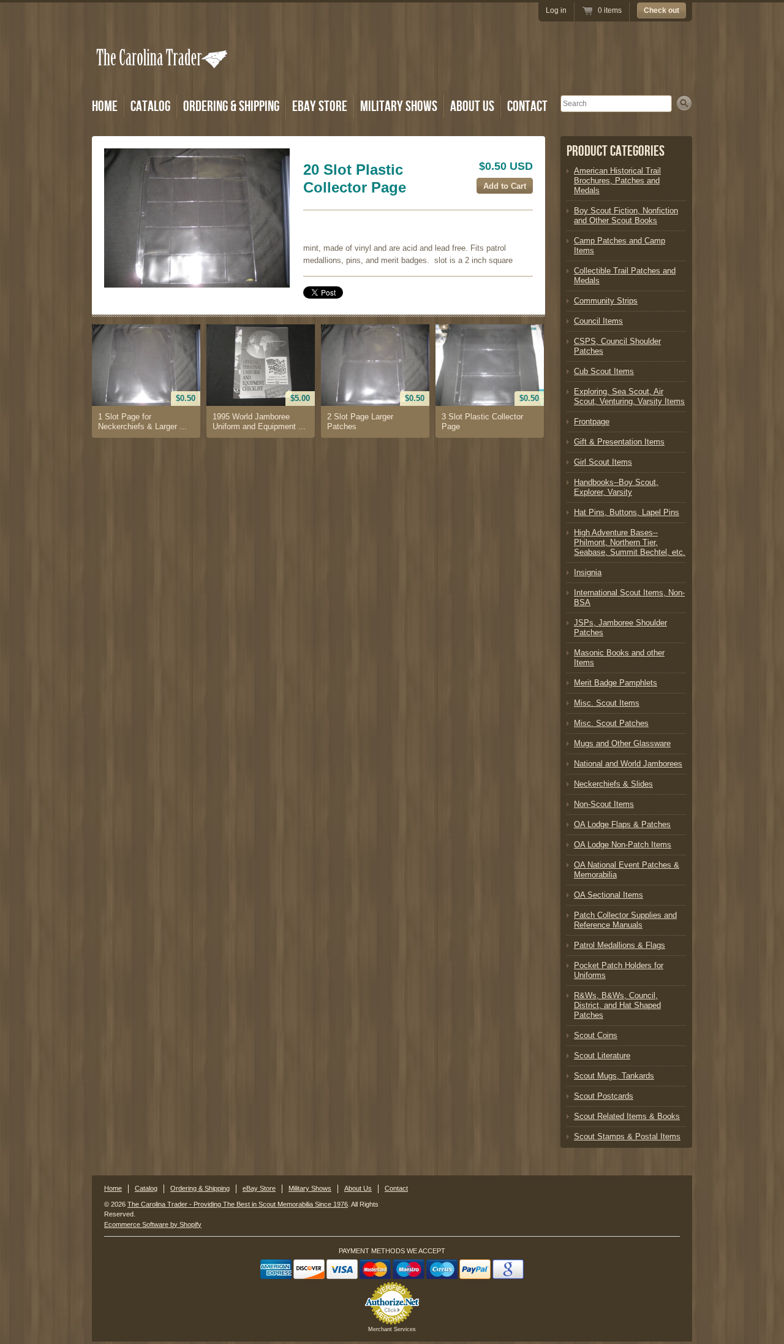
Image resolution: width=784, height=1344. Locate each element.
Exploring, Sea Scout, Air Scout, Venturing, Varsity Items (629, 396)
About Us (472, 106)
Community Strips (606, 300)
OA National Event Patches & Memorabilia (626, 869)
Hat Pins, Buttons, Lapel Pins (626, 512)
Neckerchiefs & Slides (613, 783)
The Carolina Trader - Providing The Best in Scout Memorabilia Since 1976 (237, 1204)
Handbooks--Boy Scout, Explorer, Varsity (616, 487)
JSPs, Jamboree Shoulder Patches (620, 627)
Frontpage (591, 421)
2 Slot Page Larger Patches (360, 421)
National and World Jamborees (628, 763)
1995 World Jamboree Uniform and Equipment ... (259, 421)
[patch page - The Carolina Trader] (197, 218)
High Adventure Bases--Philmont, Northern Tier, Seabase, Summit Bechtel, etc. (629, 542)
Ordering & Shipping (231, 106)
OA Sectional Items (608, 894)
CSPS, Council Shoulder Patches (617, 346)
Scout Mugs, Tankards (614, 1075)
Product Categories (616, 151)
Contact (527, 106)
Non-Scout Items (604, 804)
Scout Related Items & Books (627, 1116)
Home (105, 106)
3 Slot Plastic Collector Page (482, 421)
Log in (556, 10)
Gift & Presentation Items (619, 441)
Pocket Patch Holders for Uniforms (618, 970)
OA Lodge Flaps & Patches (622, 824)
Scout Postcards (603, 1096)
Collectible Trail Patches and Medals (625, 275)
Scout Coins (595, 1035)
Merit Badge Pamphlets (615, 682)
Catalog (150, 106)
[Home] (163, 75)
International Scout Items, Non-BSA (629, 597)
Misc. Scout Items (606, 703)
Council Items (598, 321)
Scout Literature (602, 1055)
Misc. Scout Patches (611, 723)
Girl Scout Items (603, 462)
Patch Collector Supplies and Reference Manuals (625, 920)
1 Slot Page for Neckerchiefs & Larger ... (142, 421)
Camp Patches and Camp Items (619, 245)
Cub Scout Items (604, 371)
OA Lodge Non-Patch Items (622, 844)
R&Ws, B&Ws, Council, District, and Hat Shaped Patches (617, 1005)
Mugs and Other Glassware (622, 743)
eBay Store (319, 106)
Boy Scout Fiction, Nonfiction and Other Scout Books (626, 215)
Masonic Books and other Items (619, 657)
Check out (661, 10)
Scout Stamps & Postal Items (627, 1136)
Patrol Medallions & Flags (619, 945)
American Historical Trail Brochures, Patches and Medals (617, 180)
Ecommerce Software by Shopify (153, 1224)
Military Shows (398, 106)
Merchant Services (392, 1329)
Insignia (587, 572)
